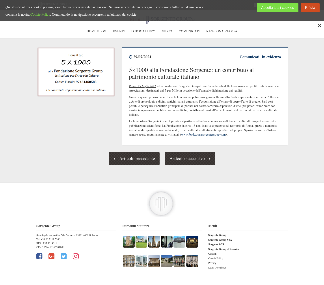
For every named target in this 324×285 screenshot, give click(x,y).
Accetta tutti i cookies (277, 7)
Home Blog (96, 31)
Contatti (212, 253)
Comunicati (189, 31)
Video (167, 31)
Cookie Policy (215, 258)
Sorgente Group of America (223, 249)
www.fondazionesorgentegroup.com (203, 134)
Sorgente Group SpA (220, 240)
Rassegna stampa (221, 31)
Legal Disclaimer (217, 267)
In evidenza (271, 57)
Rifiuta (310, 7)
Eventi (119, 31)
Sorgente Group (217, 235)
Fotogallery (143, 31)
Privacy (212, 263)
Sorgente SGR (216, 244)
